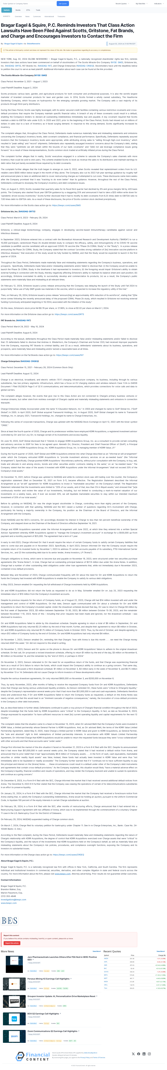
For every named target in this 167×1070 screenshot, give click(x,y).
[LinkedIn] (144, 1056)
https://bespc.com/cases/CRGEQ (68, 854)
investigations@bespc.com (13, 899)
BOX (58, 1023)
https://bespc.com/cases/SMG (66, 205)
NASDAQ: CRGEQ (85, 66)
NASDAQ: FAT (44, 66)
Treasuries (61, 16)
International (49, 16)
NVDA (106, 982)
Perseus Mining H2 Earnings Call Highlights (49, 979)
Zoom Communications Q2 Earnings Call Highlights (53, 1031)
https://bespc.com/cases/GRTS (69, 314)
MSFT (70, 1040)
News (27, 16)
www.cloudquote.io (90, 1053)
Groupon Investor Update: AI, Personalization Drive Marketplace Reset (62, 996)
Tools (38, 10)
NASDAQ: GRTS (13, 66)
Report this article (12, 943)
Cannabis (46, 971)
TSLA (105, 988)
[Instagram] (149, 1056)
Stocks (18, 10)
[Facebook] (138, 1056)
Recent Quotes (121, 4)
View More (96, 951)
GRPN (64, 1006)
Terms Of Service (99, 1057)
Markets (7, 10)
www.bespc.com (9, 903)
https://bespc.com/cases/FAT (70, 355)
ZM (75, 1040)
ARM (58, 971)
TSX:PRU (65, 988)
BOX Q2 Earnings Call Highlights (44, 1013)
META (106, 975)
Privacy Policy (85, 1057)
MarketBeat (33, 971)
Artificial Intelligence (49, 1006)
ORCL (106, 985)
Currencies (37, 16)
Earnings (46, 988)
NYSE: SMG (116, 62)
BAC (105, 968)
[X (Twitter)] (133, 1056)
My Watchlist (140, 4)
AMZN (106, 958)
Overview (18, 16)
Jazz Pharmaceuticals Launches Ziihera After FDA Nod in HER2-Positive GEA (62, 958)
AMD (105, 965)
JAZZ (62, 971)
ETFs (28, 10)
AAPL (105, 962)
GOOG (106, 972)
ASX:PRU (59, 988)
